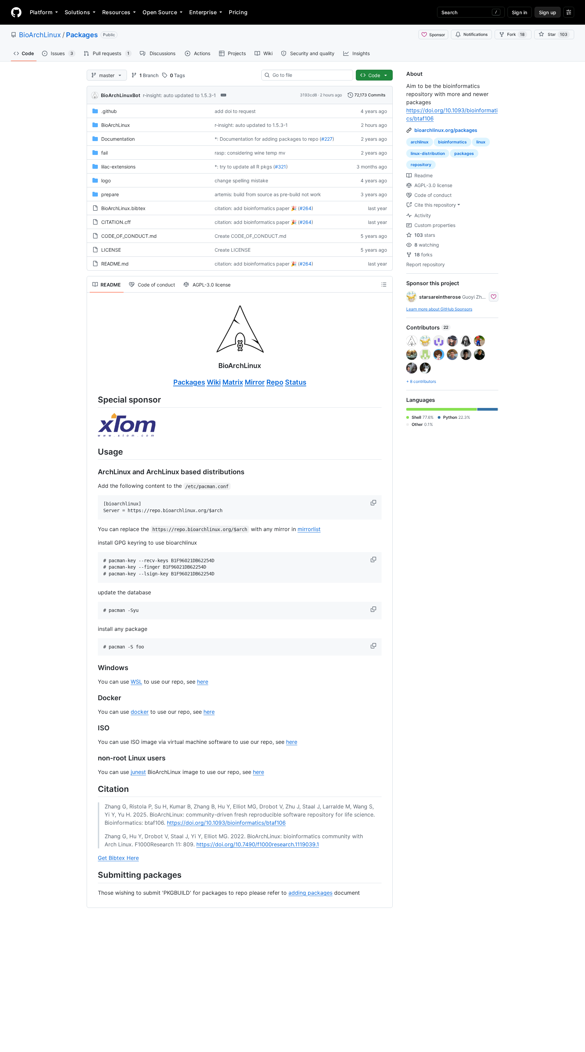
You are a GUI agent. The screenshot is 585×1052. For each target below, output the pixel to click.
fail (104, 153)
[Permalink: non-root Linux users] (93, 758)
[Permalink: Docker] (93, 698)
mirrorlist (309, 529)
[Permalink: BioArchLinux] (93, 337)
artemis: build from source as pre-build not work (268, 194)
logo (106, 180)
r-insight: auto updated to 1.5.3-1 (179, 95)
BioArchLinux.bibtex (123, 208)
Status (295, 382)
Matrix (232, 382)
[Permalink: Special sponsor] (93, 399)
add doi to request (235, 111)
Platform (41, 12)
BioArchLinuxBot (120, 95)
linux (480, 141)
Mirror (255, 382)
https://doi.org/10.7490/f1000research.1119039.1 (257, 844)
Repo (274, 382)
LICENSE (111, 250)
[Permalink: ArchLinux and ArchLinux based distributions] (93, 472)
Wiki (214, 382)
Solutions (77, 12)
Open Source (160, 12)
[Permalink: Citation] (93, 789)
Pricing (238, 12)
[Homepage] (16, 12)
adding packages (310, 892)
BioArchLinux (40, 35)
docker (140, 711)
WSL (136, 681)
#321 (280, 166)
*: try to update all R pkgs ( (245, 166)
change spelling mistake (241, 180)
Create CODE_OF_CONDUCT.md (250, 236)
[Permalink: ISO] (93, 728)
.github (109, 111)
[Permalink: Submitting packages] (93, 875)
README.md (115, 264)
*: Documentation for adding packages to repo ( (268, 139)
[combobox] (310, 75)
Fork (516, 34)
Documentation (118, 139)
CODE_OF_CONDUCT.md (129, 236)
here (202, 681)
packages (464, 153)
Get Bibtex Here (118, 857)
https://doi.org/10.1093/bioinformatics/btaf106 (226, 822)
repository (421, 164)
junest (138, 772)
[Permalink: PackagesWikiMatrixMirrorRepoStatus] (93, 382)
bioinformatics (452, 141)
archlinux (420, 141)
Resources (116, 12)
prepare (110, 194)
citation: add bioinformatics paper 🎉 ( (257, 208)
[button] (374, 502)
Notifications (475, 34)
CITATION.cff (116, 222)
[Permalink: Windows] (93, 668)
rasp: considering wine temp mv (250, 153)
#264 (305, 208)
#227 (326, 139)
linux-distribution (428, 153)
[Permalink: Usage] (93, 451)
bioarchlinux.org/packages (445, 130)
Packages (82, 35)
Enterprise (203, 12)
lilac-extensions (118, 166)
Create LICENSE (233, 250)
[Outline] (384, 284)
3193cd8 (308, 94)
